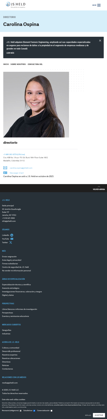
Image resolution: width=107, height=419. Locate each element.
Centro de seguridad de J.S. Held (15, 267)
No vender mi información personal (16, 271)
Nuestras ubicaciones (11, 358)
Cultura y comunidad (10, 348)
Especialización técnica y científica (16, 285)
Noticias (5, 365)
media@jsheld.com (10, 383)
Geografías (6, 330)
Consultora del (35, 64)
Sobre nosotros (18, 64)
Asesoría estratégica (10, 288)
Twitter (5, 243)
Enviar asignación (9, 257)
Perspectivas (7, 313)
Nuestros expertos (9, 355)
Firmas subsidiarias (10, 264)
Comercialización (43, 410)
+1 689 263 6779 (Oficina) (14, 155)
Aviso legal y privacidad (11, 260)
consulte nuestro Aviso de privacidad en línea (67, 405)
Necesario (10, 410)
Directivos (6, 362)
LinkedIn (6, 235)
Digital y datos (8, 295)
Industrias (6, 334)
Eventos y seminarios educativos (15, 316)
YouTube (5, 239)
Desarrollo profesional (11, 351)
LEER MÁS (10, 53)
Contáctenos (7, 369)
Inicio (6, 64)
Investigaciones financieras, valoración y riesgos (22, 292)
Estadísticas (27, 410)
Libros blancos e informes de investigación (19, 309)
